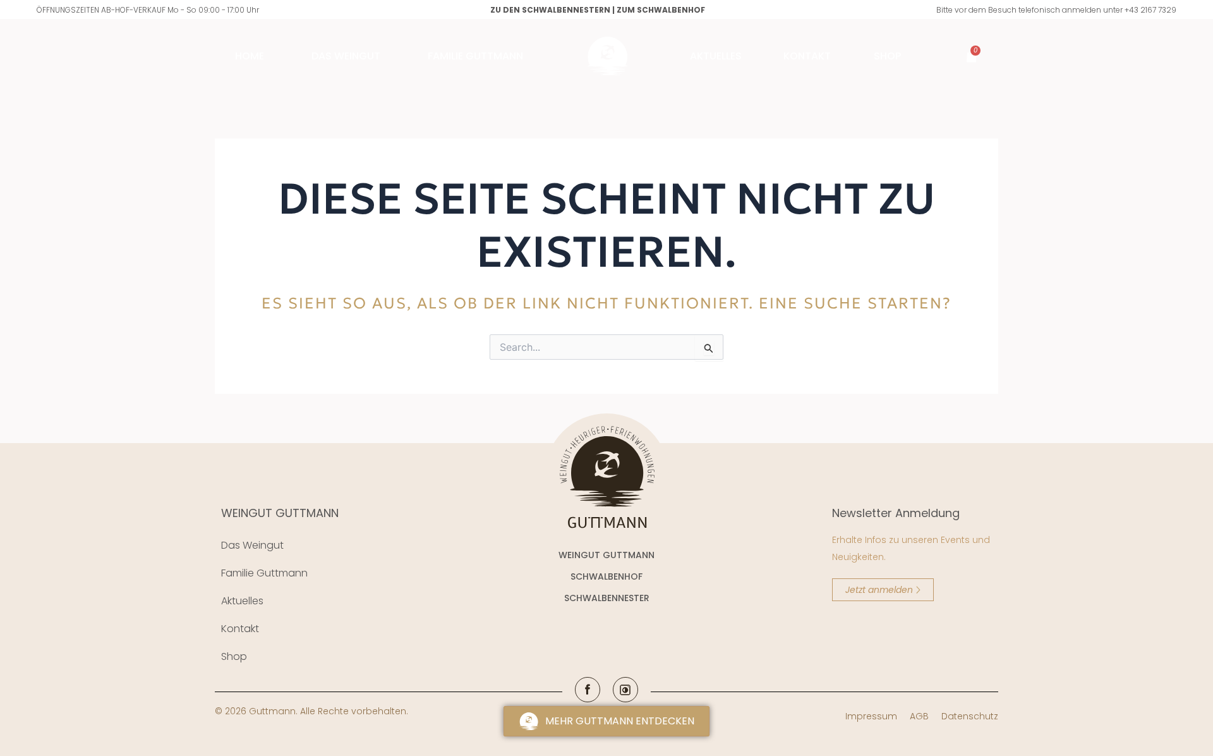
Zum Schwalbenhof (661, 9)
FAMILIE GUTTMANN (475, 56)
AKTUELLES (716, 56)
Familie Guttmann (264, 573)
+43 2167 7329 (1150, 9)
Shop (887, 56)
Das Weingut (345, 56)
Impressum (871, 716)
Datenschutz (969, 716)
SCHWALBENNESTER (606, 598)
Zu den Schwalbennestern (550, 9)
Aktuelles (242, 601)
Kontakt (807, 56)
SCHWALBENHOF (606, 576)
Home (249, 56)
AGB (919, 716)
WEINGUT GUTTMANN (280, 513)
